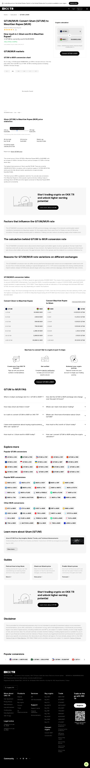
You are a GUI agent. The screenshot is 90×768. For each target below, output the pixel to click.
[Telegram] (20, 759)
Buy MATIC (48, 705)
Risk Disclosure (8, 704)
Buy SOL (47, 708)
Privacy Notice (8, 701)
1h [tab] (6, 71)
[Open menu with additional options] (87, 9)
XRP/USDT (61, 713)
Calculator (13, 15)
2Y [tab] (35, 71)
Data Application (9, 713)
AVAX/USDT (61, 719)
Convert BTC (48, 735)
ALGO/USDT (61, 716)
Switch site (73, 3)
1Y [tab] (30, 71)
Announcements (36, 715)
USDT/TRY (61, 696)
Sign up (79, 8)
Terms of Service (75, 638)
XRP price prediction (61, 734)
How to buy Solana (61, 750)
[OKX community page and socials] (29, 759)
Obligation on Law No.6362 (9, 729)
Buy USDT (47, 696)
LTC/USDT (61, 722)
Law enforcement (9, 707)
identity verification (48, 370)
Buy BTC (47, 699)
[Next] (84, 659)
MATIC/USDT (62, 705)
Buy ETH (47, 702)
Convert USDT (49, 732)
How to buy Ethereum (61, 746)
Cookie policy (8, 710)
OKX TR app (7, 715)
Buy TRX (47, 713)
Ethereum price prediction (62, 729)
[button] (69, 9)
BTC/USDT (61, 699)
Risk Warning (22, 638)
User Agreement (8, 699)
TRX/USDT (61, 711)
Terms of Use (10, 638)
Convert (19, 705)
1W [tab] (18, 71)
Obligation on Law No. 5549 (9, 725)
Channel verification (34, 711)
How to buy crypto (61, 738)
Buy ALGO (47, 716)
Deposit (19, 696)
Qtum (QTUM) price (16, 151)
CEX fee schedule (36, 699)
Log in (73, 8)
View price (37, 577)
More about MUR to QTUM (78, 302)
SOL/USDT (61, 708)
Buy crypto (20, 702)
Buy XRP (47, 711)
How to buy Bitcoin (61, 742)
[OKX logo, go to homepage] (7, 8)
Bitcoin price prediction (62, 725)
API (32, 696)
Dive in (8, 577)
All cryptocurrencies (22, 711)
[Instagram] (23, 759)
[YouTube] (26, 759)
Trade (19, 708)
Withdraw (20, 699)
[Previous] (5, 659)
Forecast (65, 577)
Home (6, 15)
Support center (35, 708)
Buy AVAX (47, 719)
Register (80, 705)
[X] (17, 759)
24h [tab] (13, 71)
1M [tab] (24, 71)
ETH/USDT (61, 702)
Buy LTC (47, 722)
